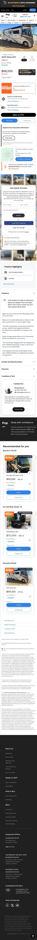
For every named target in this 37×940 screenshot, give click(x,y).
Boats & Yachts (5, 10)
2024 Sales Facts (11, 813)
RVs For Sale (11, 20)
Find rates (8, 138)
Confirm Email (11, 213)
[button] (33, 936)
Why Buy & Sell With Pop (10, 762)
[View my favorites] (34, 15)
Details (18, 492)
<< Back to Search (7, 54)
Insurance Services (11, 820)
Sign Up (32, 10)
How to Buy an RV (11, 796)
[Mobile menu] (2, 16)
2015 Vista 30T (11, 588)
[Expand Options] (30, 473)
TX (16, 151)
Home (3, 20)
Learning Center (11, 817)
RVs (12, 10)
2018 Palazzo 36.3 (12, 532)
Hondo (16, 22)
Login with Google (19, 227)
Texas (9, 22)
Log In (25, 10)
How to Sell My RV (11, 782)
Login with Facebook (19, 223)
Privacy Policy (21, 198)
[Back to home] (8, 16)
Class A (31, 20)
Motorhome (22, 20)
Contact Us (18, 497)
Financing (8, 799)
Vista (2, 22)
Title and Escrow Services (11, 768)
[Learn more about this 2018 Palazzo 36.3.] (18, 520)
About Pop (9, 753)
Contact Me (18, 409)
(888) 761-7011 (25, 17)
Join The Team (10, 772)
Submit (18, 215)
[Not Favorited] (32, 57)
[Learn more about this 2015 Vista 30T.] (19, 577)
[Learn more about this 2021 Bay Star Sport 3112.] (18, 464)
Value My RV (9, 786)
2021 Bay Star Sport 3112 (14, 475)
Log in (27, 232)
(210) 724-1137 (21, 390)
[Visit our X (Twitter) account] (12, 905)
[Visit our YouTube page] (17, 905)
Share (24, 60)
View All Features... (13, 101)
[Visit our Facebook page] (7, 905)
